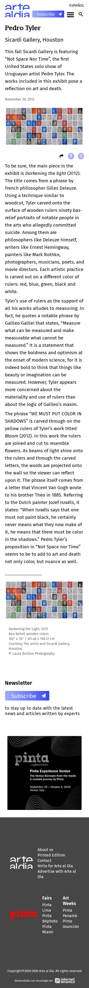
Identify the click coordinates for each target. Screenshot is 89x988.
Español (76, 5)
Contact (44, 860)
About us (45, 849)
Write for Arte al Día (55, 866)
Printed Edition (51, 855)
